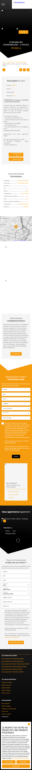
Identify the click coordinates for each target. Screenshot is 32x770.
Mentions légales (6, 706)
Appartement (10, 62)
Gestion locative (6, 690)
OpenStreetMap (22, 240)
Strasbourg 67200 (21, 62)
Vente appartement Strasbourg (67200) (13, 661)
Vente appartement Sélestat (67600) (12, 669)
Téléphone (6, 403)
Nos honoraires (6, 703)
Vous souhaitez (6, 412)
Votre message (7, 418)
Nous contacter (6, 693)
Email (4, 399)
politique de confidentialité (12, 450)
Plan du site (5, 711)
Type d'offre (5, 583)
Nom (4, 394)
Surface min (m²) (7, 602)
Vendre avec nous (6, 685)
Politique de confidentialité (9, 709)
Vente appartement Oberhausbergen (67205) (14, 666)
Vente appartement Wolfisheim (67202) (12, 672)
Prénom (5, 389)
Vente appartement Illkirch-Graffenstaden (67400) (15, 664)
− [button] (2, 221)
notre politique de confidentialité (20, 758)
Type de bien (5, 588)
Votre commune (7, 408)
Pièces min (6, 606)
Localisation (5, 592)
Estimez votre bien (7, 682)
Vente (4, 62)
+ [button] (2, 219)
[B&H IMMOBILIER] (22, 4)
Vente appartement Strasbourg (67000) (13, 658)
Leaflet (15, 240)
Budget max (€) (7, 597)
